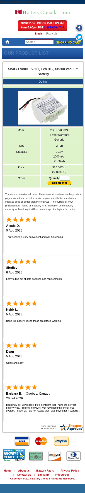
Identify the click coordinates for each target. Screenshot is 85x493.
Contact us (24, 474)
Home (8, 470)
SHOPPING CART (68, 42)
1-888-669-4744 (54, 27)
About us (24, 470)
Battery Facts (45, 470)
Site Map (43, 474)
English (39, 33)
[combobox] (39, 41)
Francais (52, 33)
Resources (62, 474)
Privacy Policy (70, 470)
